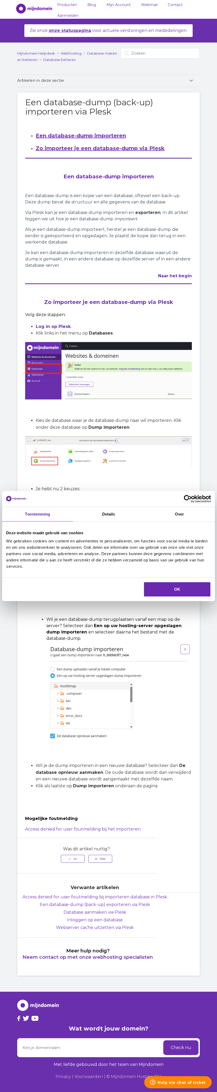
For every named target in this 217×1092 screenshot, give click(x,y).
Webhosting (71, 53)
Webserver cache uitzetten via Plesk (95, 927)
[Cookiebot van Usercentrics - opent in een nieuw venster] (188, 499)
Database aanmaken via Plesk (95, 912)
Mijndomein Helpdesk (36, 53)
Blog (91, 4)
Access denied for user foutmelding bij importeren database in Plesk (94, 896)
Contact (175, 4)
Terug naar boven (183, 904)
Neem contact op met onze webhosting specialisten (87, 957)
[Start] (31, 9)
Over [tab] (179, 514)
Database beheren (59, 60)
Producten (67, 4)
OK (177, 589)
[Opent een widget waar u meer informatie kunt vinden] (178, 1082)
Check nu (181, 1047)
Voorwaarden (88, 1076)
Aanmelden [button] (68, 15)
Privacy (63, 1076)
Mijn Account (118, 4)
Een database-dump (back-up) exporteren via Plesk (95, 904)
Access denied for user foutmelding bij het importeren (83, 829)
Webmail (149, 4)
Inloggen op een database (95, 919)
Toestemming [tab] (37, 514)
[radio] (73, 859)
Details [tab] (108, 514)
